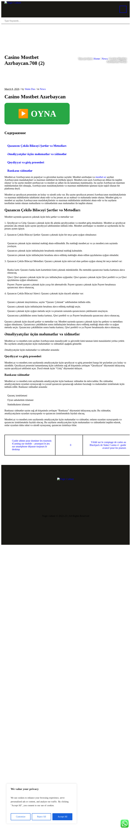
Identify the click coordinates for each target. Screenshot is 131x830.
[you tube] (66, 504)
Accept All (62, 816)
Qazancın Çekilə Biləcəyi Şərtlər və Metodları (36, 145)
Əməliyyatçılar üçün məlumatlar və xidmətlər (37, 154)
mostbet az (100, 177)
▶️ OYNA (37, 114)
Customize (20, 816)
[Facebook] (56, 504)
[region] (41, 804)
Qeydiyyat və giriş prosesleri (25, 162)
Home (97, 58)
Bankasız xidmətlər (19, 170)
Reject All (41, 816)
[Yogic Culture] (65, 479)
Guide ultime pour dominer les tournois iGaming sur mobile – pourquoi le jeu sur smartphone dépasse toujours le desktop (31, 445)
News (105, 58)
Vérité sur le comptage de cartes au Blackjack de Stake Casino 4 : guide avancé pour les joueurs (108, 445)
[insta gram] (76, 504)
